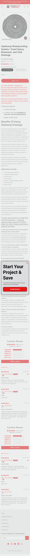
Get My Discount (15, 289)
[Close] (27, 263)
